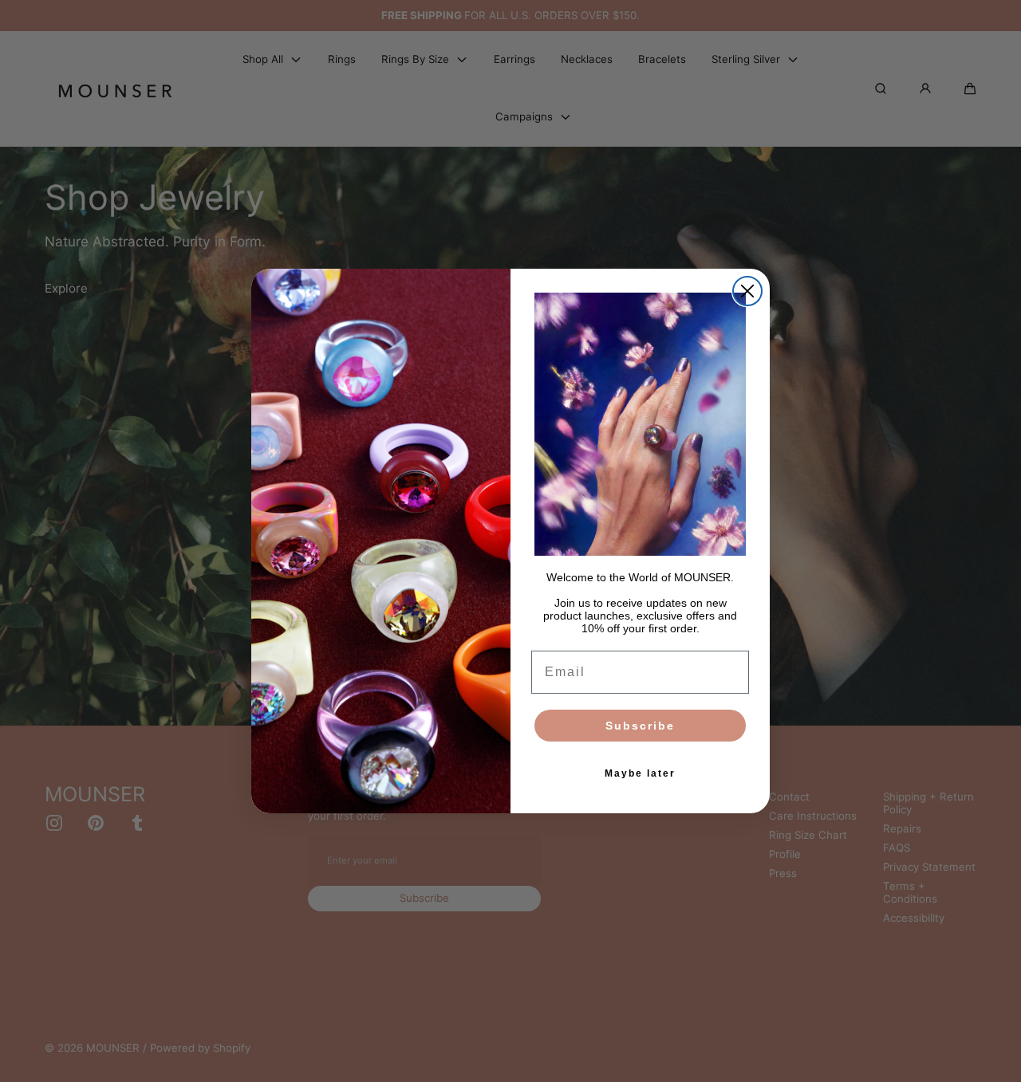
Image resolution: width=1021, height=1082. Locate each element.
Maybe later (640, 773)
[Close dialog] (747, 291)
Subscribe (640, 725)
